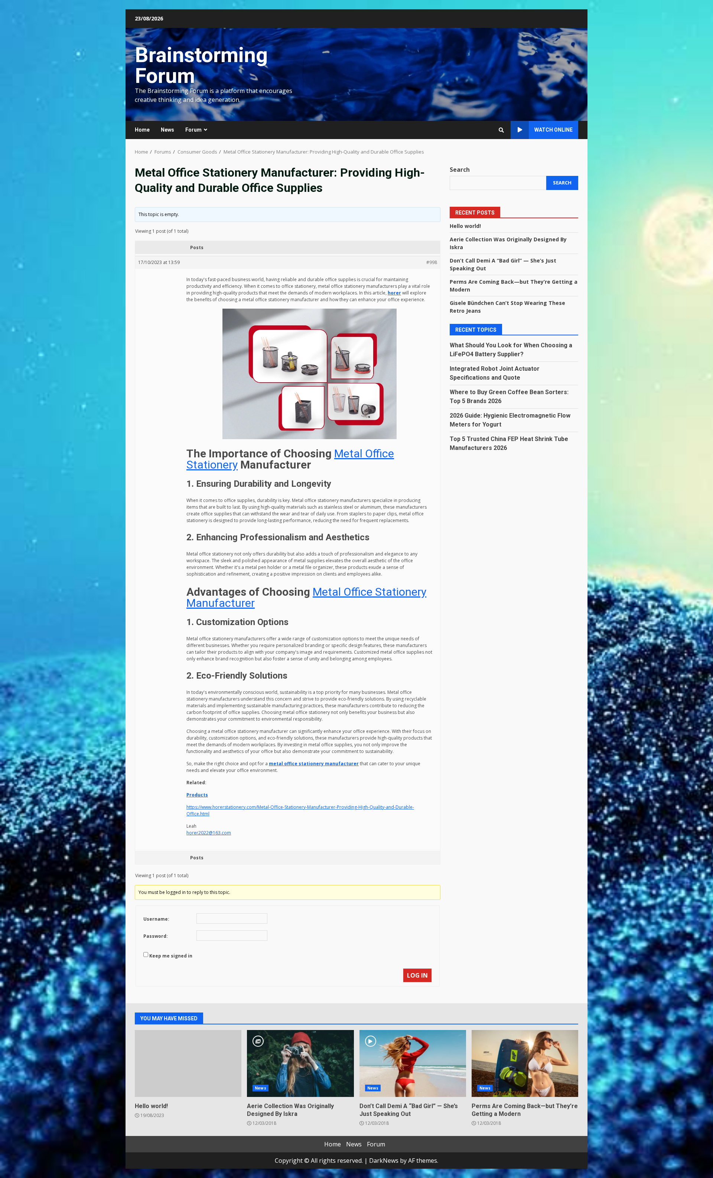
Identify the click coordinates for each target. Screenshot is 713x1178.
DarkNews (383, 1160)
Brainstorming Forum (201, 65)
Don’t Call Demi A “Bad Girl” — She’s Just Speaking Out (412, 1063)
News (167, 130)
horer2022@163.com (208, 833)
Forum (193, 130)
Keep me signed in (170, 956)
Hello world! (465, 225)
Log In (417, 975)
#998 (431, 262)
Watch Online (553, 130)
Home (142, 130)
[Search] (501, 130)
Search (460, 169)
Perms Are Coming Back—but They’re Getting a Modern (525, 1063)
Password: (155, 936)
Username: (156, 919)
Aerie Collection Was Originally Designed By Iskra (300, 1063)
